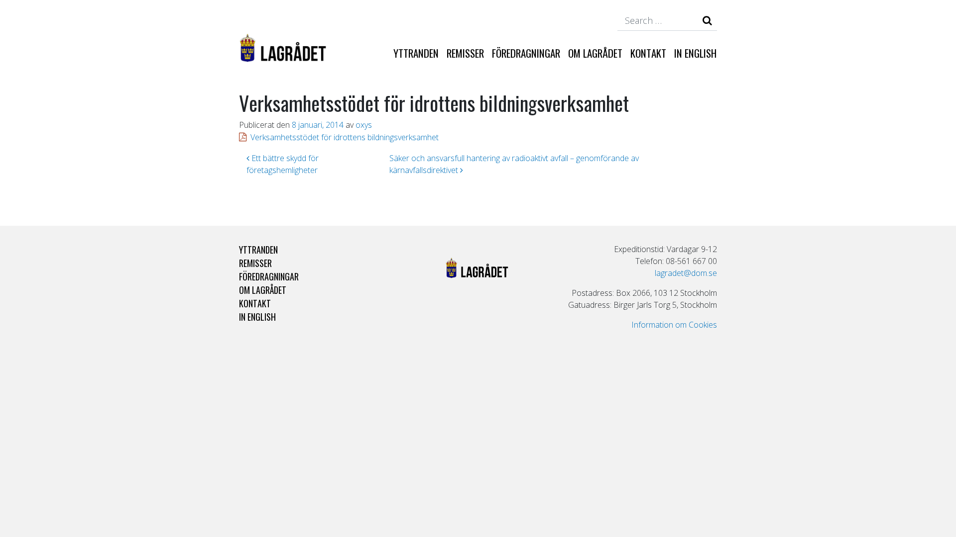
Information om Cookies (674, 324)
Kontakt (648, 53)
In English (695, 53)
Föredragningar (526, 53)
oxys (364, 124)
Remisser (465, 53)
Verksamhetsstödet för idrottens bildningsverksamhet (344, 137)
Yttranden (416, 53)
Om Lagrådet (595, 53)
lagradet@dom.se (686, 273)
